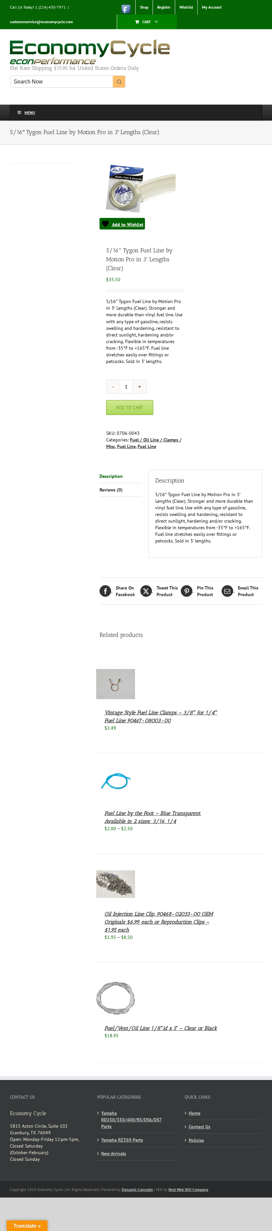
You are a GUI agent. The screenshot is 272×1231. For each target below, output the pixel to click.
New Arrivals (113, 1153)
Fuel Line (126, 446)
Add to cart (129, 407)
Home (194, 1113)
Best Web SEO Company (188, 1189)
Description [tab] (111, 476)
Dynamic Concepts (137, 1189)
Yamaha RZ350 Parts (122, 1140)
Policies (196, 1140)
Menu (30, 112)
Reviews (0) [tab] (111, 490)
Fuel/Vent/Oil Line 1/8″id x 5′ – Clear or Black (160, 1028)
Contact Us (199, 1127)
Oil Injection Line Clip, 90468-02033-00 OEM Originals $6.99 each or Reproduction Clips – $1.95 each (158, 922)
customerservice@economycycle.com (41, 21)
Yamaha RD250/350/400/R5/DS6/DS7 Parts (131, 1119)
